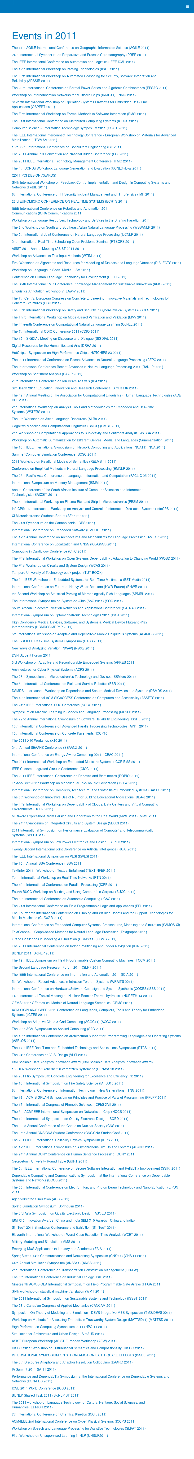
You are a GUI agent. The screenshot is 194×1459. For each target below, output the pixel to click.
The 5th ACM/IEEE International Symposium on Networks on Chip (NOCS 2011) (72, 1111)
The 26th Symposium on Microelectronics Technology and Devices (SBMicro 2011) (74, 676)
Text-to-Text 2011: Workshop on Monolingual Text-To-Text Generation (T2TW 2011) (74, 782)
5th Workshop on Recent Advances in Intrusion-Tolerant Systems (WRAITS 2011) (73, 981)
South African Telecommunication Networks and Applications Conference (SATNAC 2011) (79, 607)
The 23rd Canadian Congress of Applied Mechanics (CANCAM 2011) (63, 1305)
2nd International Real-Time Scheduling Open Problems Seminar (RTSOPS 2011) (73, 241)
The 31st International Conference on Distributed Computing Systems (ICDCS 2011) (75, 120)
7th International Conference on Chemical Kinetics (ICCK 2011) (59, 1414)
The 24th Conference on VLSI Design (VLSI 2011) (49, 1054)
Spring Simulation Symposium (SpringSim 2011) (48, 1206)
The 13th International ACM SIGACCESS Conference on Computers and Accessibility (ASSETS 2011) (88, 697)
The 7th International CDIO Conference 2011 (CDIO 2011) (55, 331)
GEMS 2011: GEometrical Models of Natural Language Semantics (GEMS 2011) (72, 1002)
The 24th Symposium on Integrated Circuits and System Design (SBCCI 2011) (70, 823)
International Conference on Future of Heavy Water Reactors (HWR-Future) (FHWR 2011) (79, 586)
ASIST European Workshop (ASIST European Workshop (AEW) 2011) (64, 1340)
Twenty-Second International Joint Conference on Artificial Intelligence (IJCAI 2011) (74, 849)
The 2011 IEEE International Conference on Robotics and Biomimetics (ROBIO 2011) (75, 775)
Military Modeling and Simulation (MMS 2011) (46, 1241)
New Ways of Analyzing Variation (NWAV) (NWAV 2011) (53, 648)
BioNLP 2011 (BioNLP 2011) (33, 953)
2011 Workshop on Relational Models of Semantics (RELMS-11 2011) (64, 461)
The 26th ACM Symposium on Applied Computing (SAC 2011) (58, 1028)
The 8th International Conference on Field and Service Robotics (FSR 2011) (69, 683)
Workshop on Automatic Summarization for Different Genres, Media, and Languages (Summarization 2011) (92, 440)
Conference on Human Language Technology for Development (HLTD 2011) (69, 276)
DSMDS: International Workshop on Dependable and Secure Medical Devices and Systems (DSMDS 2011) (92, 690)
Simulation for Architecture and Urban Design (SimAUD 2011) (58, 1333)
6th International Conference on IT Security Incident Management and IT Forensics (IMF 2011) (83, 194)
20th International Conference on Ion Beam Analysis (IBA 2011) (59, 381)
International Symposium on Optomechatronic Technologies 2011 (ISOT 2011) (70, 615)
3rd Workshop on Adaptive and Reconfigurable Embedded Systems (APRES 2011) (74, 662)
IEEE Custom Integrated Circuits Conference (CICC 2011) (55, 768)
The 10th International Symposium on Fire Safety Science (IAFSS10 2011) (67, 1083)
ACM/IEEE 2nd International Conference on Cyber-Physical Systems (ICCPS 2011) (74, 1421)
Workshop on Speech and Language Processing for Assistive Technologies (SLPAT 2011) (79, 1428)
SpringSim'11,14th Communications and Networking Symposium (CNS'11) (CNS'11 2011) (79, 1255)
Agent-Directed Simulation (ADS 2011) (40, 1199)
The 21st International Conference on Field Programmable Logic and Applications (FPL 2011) (82, 905)
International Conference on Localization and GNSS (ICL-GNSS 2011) (64, 544)
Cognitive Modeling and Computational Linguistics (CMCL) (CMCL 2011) (66, 425)
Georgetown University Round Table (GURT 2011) (49, 1161)
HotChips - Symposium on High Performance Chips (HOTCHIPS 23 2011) (67, 352)
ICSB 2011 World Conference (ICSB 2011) (43, 1388)
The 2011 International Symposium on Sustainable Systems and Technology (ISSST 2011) (79, 1298)
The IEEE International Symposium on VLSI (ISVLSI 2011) (55, 856)
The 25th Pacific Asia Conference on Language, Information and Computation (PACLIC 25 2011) (84, 475)
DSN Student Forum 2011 (31, 655)
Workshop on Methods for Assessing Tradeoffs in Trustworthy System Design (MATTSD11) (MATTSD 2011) (92, 1319)
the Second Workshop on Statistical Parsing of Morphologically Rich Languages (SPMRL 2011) (83, 593)
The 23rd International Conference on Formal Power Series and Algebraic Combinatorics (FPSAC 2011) (90, 87)
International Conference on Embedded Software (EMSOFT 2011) (61, 529)
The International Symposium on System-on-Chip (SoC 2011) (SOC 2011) (67, 600)
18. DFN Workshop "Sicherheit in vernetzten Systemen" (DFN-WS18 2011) (68, 1069)
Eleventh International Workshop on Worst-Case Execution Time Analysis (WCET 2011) (77, 1234)
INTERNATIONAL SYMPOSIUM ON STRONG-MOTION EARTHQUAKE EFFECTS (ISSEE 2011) (83, 1355)
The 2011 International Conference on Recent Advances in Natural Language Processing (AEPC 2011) (89, 359)
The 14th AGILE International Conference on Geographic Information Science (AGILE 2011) (81, 47)
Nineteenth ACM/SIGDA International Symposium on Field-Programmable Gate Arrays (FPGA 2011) (87, 1284)
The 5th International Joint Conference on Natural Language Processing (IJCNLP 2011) (77, 234)
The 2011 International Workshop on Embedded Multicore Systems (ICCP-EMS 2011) (76, 761)
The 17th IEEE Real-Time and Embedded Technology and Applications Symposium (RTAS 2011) (84, 1047)
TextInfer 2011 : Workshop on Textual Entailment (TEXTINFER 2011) (63, 870)
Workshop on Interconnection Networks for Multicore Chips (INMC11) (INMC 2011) (74, 94)
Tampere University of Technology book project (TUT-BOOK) (57, 572)
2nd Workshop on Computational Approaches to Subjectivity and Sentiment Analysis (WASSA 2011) (86, 433)
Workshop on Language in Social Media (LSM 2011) (51, 269)
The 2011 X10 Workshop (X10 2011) (39, 740)
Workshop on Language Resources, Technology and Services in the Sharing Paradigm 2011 (81, 220)
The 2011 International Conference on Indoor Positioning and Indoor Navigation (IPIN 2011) (80, 946)
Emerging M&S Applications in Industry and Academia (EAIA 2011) (61, 1248)
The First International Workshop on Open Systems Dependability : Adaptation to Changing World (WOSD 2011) (96, 558)
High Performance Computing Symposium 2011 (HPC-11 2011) (59, 1326)
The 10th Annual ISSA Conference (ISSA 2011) (47, 863)
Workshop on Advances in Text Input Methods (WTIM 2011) (56, 255)
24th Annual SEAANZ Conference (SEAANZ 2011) (49, 747)
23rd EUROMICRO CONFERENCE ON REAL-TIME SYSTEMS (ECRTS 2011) (69, 201)
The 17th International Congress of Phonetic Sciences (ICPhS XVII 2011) (66, 1104)
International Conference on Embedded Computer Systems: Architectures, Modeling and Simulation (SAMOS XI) (96, 924)
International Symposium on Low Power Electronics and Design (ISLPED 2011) (71, 842)
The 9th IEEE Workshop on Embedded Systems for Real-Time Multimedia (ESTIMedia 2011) (81, 579)
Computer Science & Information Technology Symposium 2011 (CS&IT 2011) (69, 128)
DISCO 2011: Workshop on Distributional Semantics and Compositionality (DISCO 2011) (78, 1348)
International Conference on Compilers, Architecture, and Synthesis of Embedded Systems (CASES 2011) (91, 790)
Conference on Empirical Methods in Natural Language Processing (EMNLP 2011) (73, 468)
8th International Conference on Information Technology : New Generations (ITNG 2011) (78, 1090)
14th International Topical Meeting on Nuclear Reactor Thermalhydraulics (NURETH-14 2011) (82, 995)
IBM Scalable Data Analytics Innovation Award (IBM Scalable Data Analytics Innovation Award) (82, 1061)
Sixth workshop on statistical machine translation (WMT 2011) (58, 1291)
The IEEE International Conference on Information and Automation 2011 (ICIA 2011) (75, 974)
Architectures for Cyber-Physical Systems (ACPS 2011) (53, 669)
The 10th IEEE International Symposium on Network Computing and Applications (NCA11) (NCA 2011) (88, 447)
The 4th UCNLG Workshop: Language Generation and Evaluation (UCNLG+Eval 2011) (76, 168)
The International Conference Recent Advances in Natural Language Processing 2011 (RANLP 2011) (87, 366)
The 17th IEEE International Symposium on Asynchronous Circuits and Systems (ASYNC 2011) (83, 1147)
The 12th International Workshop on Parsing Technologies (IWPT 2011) (65, 68)
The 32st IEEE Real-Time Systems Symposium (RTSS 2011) (57, 641)
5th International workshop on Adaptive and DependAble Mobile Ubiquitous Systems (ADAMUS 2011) (87, 634)
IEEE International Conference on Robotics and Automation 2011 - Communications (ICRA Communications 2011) (61, 210)
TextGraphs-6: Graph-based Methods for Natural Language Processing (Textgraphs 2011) (79, 931)
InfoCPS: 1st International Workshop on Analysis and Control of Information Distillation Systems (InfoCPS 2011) (95, 508)
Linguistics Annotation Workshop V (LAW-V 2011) (48, 291)
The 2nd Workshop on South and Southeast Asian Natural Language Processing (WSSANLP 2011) (86, 227)
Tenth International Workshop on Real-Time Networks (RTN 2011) (61, 877)
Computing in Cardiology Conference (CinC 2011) (49, 551)
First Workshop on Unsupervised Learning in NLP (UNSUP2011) (60, 1435)
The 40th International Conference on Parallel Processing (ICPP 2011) (64, 884)
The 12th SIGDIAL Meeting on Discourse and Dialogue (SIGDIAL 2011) (65, 338)
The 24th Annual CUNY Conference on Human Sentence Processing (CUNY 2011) (74, 1154)
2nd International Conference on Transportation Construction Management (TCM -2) (75, 1269)
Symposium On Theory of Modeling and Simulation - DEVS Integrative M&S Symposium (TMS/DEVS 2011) (92, 1312)
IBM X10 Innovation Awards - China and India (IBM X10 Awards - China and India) (73, 1220)
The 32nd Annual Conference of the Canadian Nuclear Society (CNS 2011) (68, 1125)
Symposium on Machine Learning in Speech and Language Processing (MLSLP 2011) (76, 712)
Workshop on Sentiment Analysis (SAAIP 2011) (47, 373)
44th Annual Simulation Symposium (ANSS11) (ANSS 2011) (56, 1262)
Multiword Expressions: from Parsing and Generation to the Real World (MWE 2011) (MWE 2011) (85, 816)
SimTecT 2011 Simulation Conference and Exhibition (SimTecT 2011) (64, 1227)
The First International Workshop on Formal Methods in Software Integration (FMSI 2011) (79, 113)
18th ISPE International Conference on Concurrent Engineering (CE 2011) (67, 146)
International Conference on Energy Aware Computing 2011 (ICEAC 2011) (67, 754)
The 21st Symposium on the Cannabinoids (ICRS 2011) (53, 522)
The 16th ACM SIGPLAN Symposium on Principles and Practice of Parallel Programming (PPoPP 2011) (89, 1097)
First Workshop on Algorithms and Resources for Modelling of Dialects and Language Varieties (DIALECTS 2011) (96, 262)
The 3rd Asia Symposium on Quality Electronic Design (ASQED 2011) (64, 1213)
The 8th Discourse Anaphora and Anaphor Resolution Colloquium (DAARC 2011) (72, 1362)
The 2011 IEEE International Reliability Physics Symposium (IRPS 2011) (65, 1139)
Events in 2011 (44, 35)
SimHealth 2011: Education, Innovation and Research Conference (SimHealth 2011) (75, 388)
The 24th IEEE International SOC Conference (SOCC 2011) (56, 704)
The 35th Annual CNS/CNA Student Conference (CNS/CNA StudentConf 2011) (70, 1132)
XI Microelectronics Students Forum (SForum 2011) (50, 515)
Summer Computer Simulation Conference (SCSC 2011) (54, 454)
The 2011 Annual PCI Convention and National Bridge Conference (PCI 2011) (70, 154)
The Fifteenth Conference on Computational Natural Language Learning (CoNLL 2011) (77, 324)
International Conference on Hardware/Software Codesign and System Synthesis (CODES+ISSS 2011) (88, 988)
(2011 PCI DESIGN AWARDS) (34, 175)
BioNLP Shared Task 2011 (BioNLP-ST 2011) (45, 1395)
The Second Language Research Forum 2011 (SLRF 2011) (56, 967)
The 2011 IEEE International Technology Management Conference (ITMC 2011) (72, 161)
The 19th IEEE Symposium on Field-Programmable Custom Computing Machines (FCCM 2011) (83, 960)
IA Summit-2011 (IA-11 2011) (34, 1369)
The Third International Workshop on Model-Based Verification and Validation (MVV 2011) (79, 317)
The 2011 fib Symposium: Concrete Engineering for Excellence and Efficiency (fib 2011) (77, 1076)
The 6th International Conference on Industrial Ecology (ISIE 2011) (62, 1277)
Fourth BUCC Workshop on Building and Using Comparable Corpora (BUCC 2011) (73, 891)
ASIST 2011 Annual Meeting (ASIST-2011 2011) (48, 248)
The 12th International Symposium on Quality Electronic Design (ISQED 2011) (70, 1118)
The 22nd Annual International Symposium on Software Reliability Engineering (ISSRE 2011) (81, 719)
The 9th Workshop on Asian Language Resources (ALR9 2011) (59, 418)
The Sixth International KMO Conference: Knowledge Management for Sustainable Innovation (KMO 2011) (91, 284)
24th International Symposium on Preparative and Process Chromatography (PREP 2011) (79, 54)
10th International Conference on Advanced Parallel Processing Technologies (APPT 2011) (80, 726)
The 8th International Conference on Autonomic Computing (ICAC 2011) (66, 898)
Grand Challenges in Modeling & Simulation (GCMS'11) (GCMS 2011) (64, 938)
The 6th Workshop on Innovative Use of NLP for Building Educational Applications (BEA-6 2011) (83, 797)
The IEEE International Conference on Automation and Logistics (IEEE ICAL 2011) (73, 61)
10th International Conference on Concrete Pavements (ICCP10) (60, 733)
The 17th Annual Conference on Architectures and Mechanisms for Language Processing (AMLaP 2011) (90, 537)
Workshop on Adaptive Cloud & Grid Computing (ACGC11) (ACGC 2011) (66, 1021)
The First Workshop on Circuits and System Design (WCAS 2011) (61, 565)
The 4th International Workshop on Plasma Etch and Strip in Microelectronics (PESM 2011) (80, 501)
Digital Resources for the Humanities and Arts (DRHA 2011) (56, 345)
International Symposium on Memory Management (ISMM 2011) (60, 482)
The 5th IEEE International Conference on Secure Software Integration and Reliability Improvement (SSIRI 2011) (96, 1168)
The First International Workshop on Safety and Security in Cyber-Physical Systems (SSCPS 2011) (85, 310)
